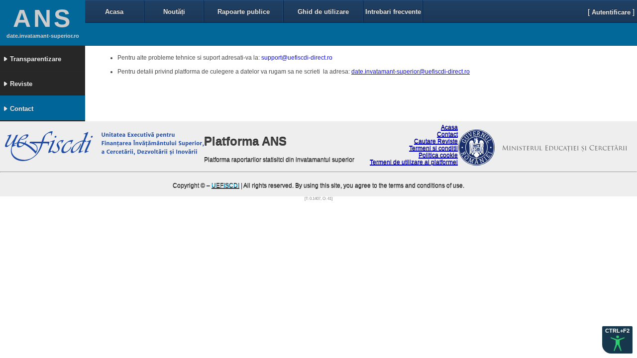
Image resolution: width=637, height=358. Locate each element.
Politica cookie (438, 155)
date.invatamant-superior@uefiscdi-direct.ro (410, 71)
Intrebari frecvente (393, 11)
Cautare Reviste (436, 141)
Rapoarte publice (243, 11)
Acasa (114, 11)
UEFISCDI (225, 185)
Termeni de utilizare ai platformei (414, 162)
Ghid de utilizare (323, 11)
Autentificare (611, 12)
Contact (447, 134)
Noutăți (174, 11)
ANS (43, 18)
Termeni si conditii (433, 148)
